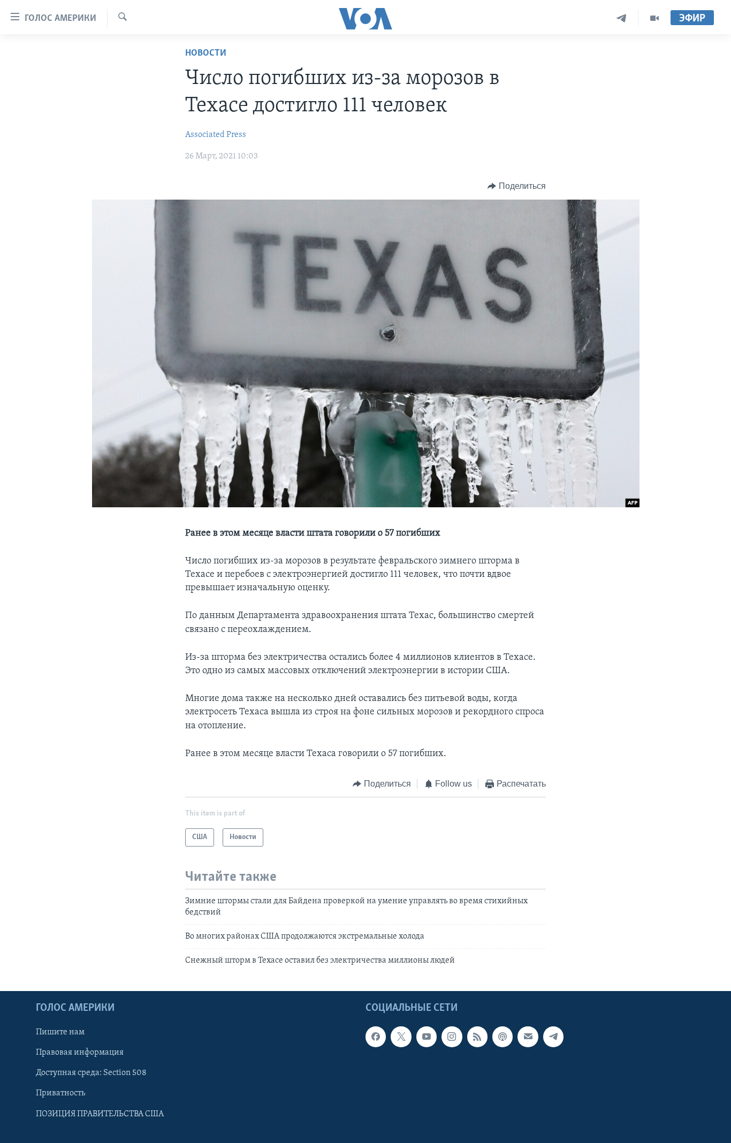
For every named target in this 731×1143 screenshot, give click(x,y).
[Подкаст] (502, 1036)
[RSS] (477, 1036)
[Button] (517, 186)
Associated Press (215, 135)
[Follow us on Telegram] (553, 1036)
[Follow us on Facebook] (376, 1036)
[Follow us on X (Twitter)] (401, 1036)
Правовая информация (80, 1052)
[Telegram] (621, 18)
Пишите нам (60, 1032)
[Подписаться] (527, 1036)
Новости (205, 53)
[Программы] (654, 18)
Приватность (60, 1093)
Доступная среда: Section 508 (91, 1073)
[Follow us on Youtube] (426, 1036)
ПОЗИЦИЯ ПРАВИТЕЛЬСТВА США (100, 1113)
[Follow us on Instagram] (451, 1036)
